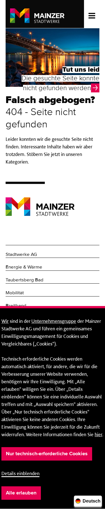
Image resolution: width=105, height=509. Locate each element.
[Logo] (40, 202)
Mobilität (15, 293)
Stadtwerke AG (21, 254)
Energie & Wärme (24, 267)
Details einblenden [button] (20, 473)
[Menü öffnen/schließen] (91, 14)
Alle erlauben (21, 493)
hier (98, 434)
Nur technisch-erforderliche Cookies (47, 453)
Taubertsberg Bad (24, 280)
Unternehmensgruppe (53, 321)
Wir (5, 321)
